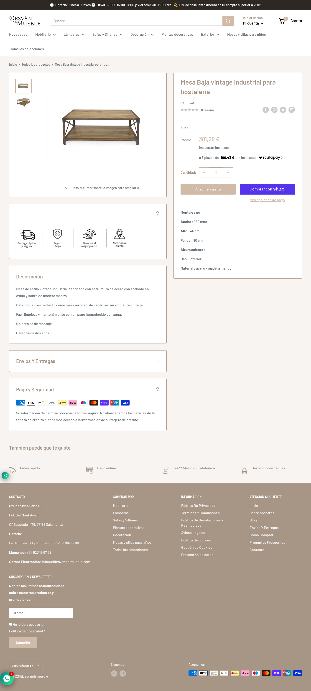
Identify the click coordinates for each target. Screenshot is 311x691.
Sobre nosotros (262, 513)
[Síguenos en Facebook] (114, 673)
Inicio (13, 64)
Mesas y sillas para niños (246, 34)
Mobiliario (43, 34)
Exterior (207, 34)
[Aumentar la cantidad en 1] (228, 172)
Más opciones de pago (267, 200)
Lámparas (71, 34)
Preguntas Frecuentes (268, 542)
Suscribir (23, 642)
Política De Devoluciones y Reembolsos (202, 522)
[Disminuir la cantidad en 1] (204, 172)
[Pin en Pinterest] (274, 109)
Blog (253, 520)
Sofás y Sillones (104, 34)
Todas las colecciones (26, 49)
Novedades (18, 34)
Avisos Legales (193, 532)
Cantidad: (188, 172)
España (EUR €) (22, 665)
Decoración (139, 34)
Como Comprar (261, 535)
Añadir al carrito (208, 189)
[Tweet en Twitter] (283, 109)
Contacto (257, 549)
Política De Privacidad (198, 505)
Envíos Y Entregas (264, 527)
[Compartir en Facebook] (266, 109)
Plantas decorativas (177, 34)
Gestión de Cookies (196, 547)
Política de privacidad (26, 631)
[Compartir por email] (291, 109)
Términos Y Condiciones (200, 513)
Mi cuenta (251, 23)
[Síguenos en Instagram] (123, 673)
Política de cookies (196, 540)
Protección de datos (197, 554)
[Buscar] (228, 21)
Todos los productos (36, 64)
